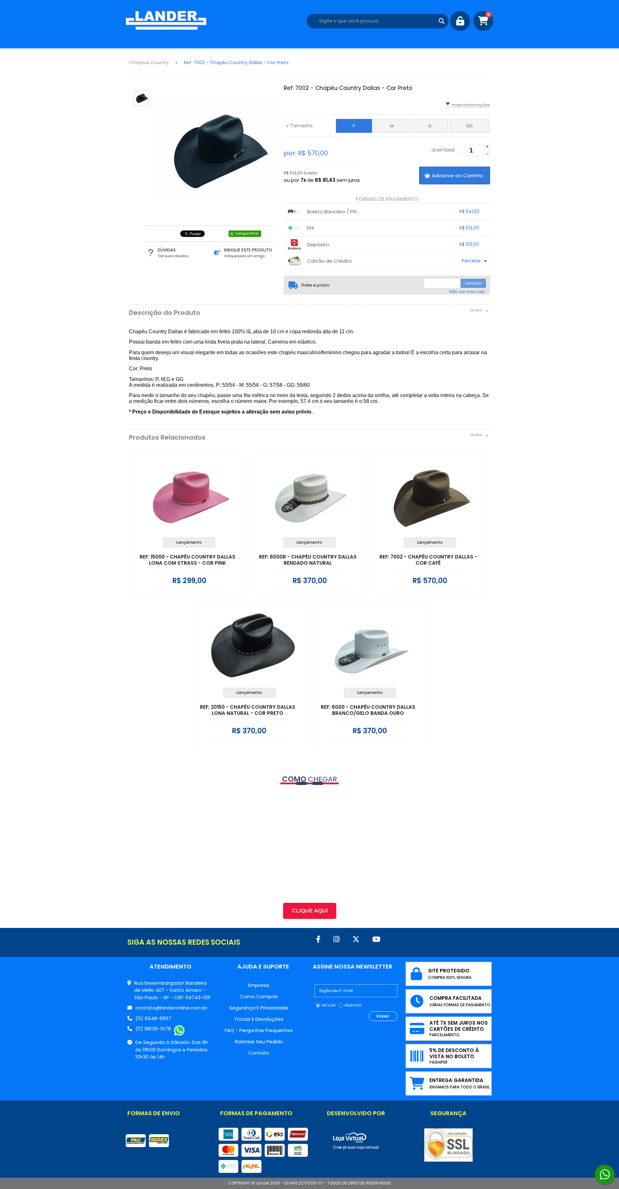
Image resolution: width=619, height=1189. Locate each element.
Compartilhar (247, 233)
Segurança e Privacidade (258, 1007)
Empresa (258, 985)
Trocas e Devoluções (258, 1019)
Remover (353, 1005)
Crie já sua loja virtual (356, 1147)
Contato (258, 1052)
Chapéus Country (149, 62)
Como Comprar (259, 996)
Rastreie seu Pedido (259, 1041)
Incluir (329, 1005)
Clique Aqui (310, 911)
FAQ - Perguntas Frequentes (259, 1030)
